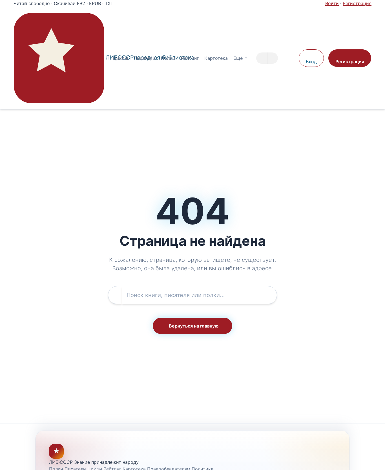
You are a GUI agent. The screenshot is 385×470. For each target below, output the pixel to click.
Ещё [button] (238, 58)
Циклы (120, 58)
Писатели (144, 58)
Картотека (216, 58)
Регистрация (357, 3)
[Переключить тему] (291, 58)
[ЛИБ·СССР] (59, 58)
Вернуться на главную (193, 326)
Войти (332, 3)
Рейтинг (190, 58)
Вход (311, 61)
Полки (168, 58)
